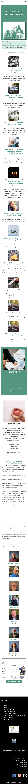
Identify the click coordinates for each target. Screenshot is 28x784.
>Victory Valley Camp (9, 713)
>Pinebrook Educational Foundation (14, 715)
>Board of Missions (9, 711)
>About (5, 707)
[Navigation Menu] (25, 1)
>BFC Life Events (8, 719)
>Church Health (8, 717)
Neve (7, 782)
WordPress (19, 782)
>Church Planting (8, 709)
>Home (5, 705)
